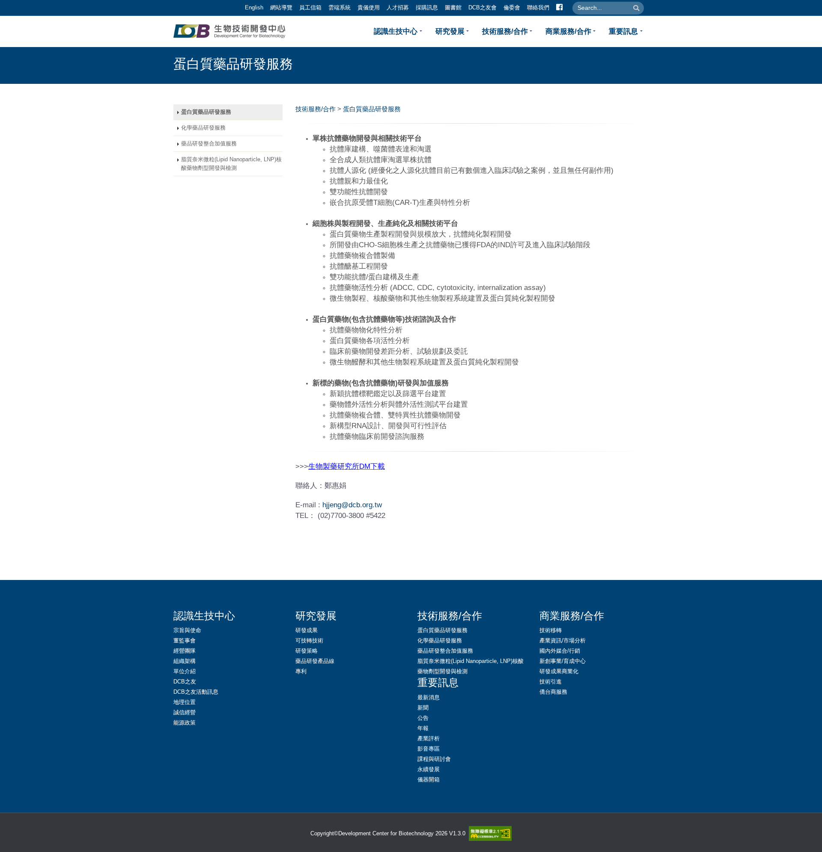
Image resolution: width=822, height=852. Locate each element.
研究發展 (450, 31)
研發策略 (306, 651)
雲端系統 (339, 8)
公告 (423, 718)
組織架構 (184, 661)
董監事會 (184, 641)
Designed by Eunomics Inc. (344, 844)
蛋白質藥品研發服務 (206, 112)
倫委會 (511, 8)
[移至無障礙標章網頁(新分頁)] (488, 833)
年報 (423, 728)
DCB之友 (184, 682)
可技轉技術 (309, 641)
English (254, 8)
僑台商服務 (553, 692)
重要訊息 (623, 31)
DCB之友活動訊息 (195, 692)
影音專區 (428, 749)
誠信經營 (184, 713)
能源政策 (184, 723)
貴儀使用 (368, 8)
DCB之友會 (482, 8)
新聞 (423, 708)
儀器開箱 (428, 780)
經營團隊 (184, 651)
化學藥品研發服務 (203, 128)
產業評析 (428, 739)
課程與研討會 (434, 759)
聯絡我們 (538, 8)
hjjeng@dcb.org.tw (352, 504)
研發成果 (306, 630)
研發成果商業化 (558, 671)
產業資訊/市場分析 (562, 641)
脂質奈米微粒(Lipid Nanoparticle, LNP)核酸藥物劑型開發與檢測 (231, 164)
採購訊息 (427, 8)
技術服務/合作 (505, 31)
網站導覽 (281, 8)
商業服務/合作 (568, 31)
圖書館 (453, 8)
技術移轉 (550, 630)
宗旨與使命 (187, 630)
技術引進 (550, 682)
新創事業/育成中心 (562, 661)
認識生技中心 (395, 31)
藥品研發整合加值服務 (209, 144)
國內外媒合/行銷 (559, 651)
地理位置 (184, 702)
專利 (301, 671)
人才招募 (398, 8)
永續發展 (428, 769)
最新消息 (428, 698)
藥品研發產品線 (314, 661)
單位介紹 (184, 671)
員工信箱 (310, 8)
